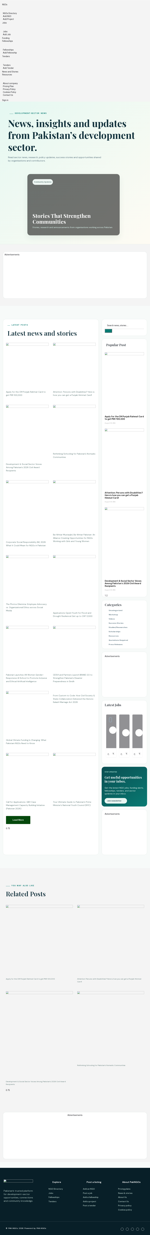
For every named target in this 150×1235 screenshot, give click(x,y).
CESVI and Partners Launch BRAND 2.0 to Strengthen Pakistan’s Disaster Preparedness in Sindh (72, 678)
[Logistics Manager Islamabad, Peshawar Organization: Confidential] (124, 731)
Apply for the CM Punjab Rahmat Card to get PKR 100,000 (124, 417)
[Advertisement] (75, 276)
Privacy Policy (9, 89)
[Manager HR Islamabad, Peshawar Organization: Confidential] (137, 731)
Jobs (4, 23)
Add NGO (7, 16)
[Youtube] (132, 1229)
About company (10, 83)
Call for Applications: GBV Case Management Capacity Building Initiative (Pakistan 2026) (25, 805)
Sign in (5, 100)
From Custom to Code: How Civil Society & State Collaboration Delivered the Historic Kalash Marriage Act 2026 (74, 698)
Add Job (7, 34)
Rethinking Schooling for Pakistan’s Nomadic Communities (101, 1065)
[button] (18, 820)
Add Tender (8, 68)
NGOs (4, 4)
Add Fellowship (10, 53)
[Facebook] (122, 1229)
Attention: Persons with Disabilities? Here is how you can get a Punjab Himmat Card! (124, 495)
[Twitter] (127, 1229)
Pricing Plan (8, 86)
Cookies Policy (9, 92)
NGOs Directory (10, 13)
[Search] (108, 331)
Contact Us (8, 95)
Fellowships (7, 41)
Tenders (6, 56)
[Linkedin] (137, 1229)
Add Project (8, 19)
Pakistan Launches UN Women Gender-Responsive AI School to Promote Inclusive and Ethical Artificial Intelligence (26, 678)
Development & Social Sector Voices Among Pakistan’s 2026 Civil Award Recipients (24, 467)
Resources (7, 74)
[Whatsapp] (142, 1229)
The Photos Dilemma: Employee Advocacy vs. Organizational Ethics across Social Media (26, 607)
